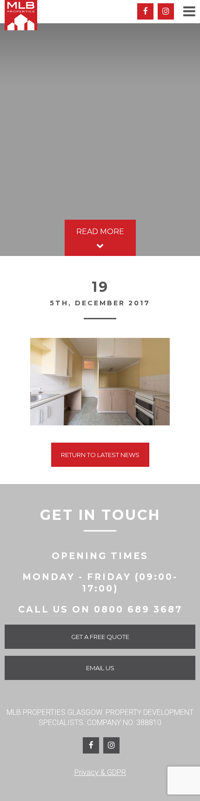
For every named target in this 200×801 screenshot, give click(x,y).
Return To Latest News (100, 454)
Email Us (100, 668)
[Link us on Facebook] (91, 745)
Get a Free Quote (100, 636)
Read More (100, 231)
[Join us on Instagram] (166, 11)
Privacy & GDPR (100, 772)
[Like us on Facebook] (145, 11)
